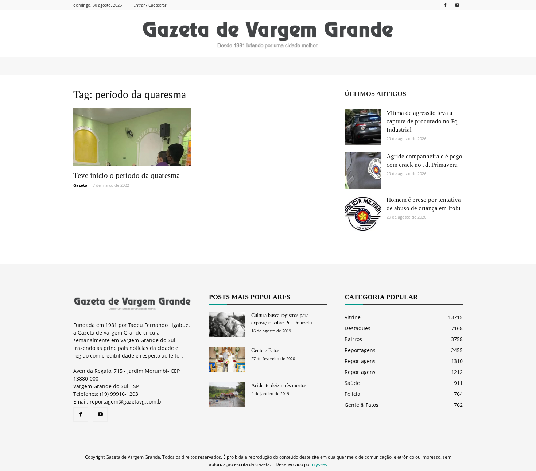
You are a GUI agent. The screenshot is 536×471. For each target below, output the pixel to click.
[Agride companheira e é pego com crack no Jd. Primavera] (363, 170)
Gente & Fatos (361, 404)
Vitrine (353, 317)
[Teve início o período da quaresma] (132, 137)
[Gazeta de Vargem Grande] (268, 33)
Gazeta (80, 185)
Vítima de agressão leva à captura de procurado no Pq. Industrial (423, 121)
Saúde (352, 382)
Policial (353, 393)
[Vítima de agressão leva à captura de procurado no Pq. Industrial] (363, 127)
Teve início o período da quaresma (126, 175)
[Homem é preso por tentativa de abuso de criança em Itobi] (363, 214)
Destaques (357, 328)
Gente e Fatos (265, 350)
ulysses (319, 464)
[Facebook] (445, 5)
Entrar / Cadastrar (149, 5)
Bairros (353, 339)
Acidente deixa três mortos (278, 385)
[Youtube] (457, 5)
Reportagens (360, 350)
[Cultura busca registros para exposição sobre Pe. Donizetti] (227, 324)
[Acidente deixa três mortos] (227, 394)
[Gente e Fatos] (227, 359)
